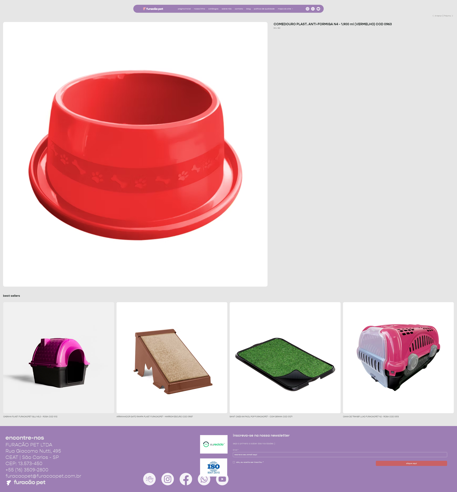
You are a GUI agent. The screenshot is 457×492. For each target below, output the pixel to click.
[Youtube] (318, 9)
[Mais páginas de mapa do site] (292, 8)
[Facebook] (186, 479)
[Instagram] (307, 9)
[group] (228, 360)
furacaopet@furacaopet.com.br (43, 476)
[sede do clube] (149, 479)
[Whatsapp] (313, 9)
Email (235, 450)
